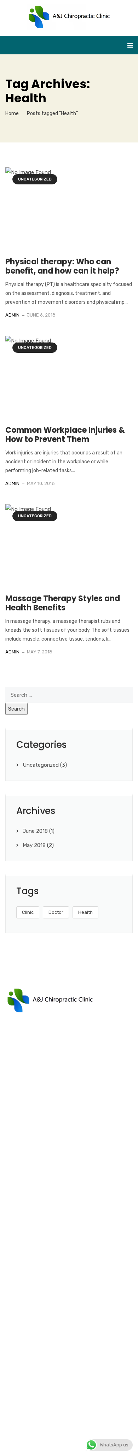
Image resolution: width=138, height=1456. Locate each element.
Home (12, 113)
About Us (23, 1258)
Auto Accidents (31, 1161)
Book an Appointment (39, 1272)
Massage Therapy (33, 1188)
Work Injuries (27, 1175)
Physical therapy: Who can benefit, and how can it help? (62, 266)
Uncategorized (35, 179)
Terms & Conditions (64, 1444)
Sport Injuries (28, 1148)
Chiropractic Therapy (37, 1202)
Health (85, 912)
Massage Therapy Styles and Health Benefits (62, 603)
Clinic (28, 912)
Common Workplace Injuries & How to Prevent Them (65, 435)
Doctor (55, 912)
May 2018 (34, 845)
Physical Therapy (32, 1134)
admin (12, 315)
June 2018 (35, 831)
